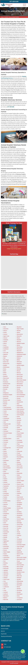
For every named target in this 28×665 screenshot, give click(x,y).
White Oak (19, 575)
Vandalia (19, 550)
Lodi (4, 588)
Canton (5, 411)
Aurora (4, 345)
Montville (19, 369)
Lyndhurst (5, 594)
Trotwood (19, 535)
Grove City (5, 528)
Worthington (19, 594)
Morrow (18, 370)
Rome (18, 469)
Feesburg (5, 488)
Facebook (15, 663)
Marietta (19, 330)
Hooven (5, 550)
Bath (4, 358)
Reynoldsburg (20, 456)
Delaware (5, 456)
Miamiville (19, 350)
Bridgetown (6, 392)
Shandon (19, 482)
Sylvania (19, 520)
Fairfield (6, 17)
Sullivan (19, 517)
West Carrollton (20, 564)
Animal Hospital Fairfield (14, 17)
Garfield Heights (7, 508)
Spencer (19, 500)
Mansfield (19, 327)
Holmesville (6, 546)
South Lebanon (20, 498)
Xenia (18, 595)
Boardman (5, 381)
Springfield (19, 504)
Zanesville (19, 599)
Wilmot (18, 586)
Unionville (19, 542)
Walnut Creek (20, 553)
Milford (18, 359)
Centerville (5, 414)
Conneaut (5, 442)
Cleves (5, 434)
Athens (5, 343)
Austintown (5, 348)
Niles (18, 403)
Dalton (4, 449)
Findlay (5, 491)
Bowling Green (6, 383)
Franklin (5, 498)
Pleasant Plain (20, 445)
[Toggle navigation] (24, 5)
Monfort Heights (20, 365)
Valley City (19, 548)
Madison (5, 597)
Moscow (19, 372)
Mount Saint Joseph (21, 380)
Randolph (19, 455)
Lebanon (5, 577)
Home (2, 17)
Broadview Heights (7, 394)
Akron (4, 327)
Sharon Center (20, 484)
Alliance (5, 330)
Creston (5, 444)
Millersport (19, 361)
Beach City (5, 361)
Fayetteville (6, 486)
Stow (18, 509)
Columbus (5, 440)
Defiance (5, 455)
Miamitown (19, 348)
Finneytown (6, 493)
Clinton (5, 436)
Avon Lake (5, 352)
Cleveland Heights (7, 433)
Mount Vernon (20, 381)
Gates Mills (5, 509)
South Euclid (20, 497)
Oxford (18, 427)
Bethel (4, 372)
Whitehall (19, 577)
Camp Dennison (7, 407)
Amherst (5, 334)
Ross (18, 471)
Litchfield (5, 583)
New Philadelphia (21, 394)
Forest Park (6, 495)
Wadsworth (19, 552)
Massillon (19, 339)
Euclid (4, 477)
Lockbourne (6, 586)
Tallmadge (19, 522)
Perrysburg (19, 440)
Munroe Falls (20, 385)
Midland (19, 358)
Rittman (18, 462)
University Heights (21, 544)
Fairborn (5, 478)
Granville (5, 520)
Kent (4, 561)
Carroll (4, 412)
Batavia (5, 356)
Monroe (18, 367)
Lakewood (5, 573)
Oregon (18, 423)
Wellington (19, 563)
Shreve (18, 489)
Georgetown (6, 513)
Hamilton (5, 533)
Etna (4, 475)
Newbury (19, 400)
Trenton (18, 533)
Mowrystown (20, 383)
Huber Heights (6, 552)
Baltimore (5, 354)
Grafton (5, 517)
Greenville (5, 526)
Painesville (19, 429)
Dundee (5, 464)
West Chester (20, 566)
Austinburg (5, 347)
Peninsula (19, 436)
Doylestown (6, 460)
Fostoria (5, 497)
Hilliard (5, 542)
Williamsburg (20, 581)
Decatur (5, 453)
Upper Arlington (20, 546)
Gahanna (5, 504)
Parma (18, 431)
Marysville (19, 336)
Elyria (4, 471)
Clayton (5, 429)
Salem (18, 475)
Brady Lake (6, 385)
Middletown (19, 356)
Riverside (19, 464)
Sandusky (19, 477)
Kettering (5, 563)
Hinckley (5, 544)
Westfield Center (21, 572)
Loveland (5, 592)
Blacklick (5, 376)
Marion (18, 332)
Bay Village (6, 359)
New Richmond (20, 396)
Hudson (5, 553)
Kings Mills (5, 566)
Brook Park (5, 396)
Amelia (5, 332)
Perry (18, 438)
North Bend (19, 405)
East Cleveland (6, 467)
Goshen (5, 515)
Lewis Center (6, 579)
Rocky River (20, 467)
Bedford (5, 365)
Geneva (5, 511)
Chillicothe (5, 420)
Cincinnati (5, 425)
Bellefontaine (6, 367)
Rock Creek (19, 466)
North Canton (20, 407)
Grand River (6, 519)
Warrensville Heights (21, 557)
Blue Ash (5, 380)
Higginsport (6, 541)
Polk (18, 449)
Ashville (5, 341)
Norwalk (19, 418)
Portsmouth (19, 451)
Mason (18, 337)
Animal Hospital (4, 628)
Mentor (18, 345)
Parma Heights (20, 433)
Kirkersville (5, 568)
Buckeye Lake (6, 400)
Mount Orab (19, 378)
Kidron (4, 564)
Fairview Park (6, 484)
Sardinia (19, 478)
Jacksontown (6, 557)
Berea (4, 369)
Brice (4, 391)
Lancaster (5, 575)
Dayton (5, 451)
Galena (5, 506)
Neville (18, 389)
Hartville (5, 537)
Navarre (19, 387)
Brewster (5, 389)
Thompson (19, 526)
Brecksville (5, 387)
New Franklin (20, 392)
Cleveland (5, 431)
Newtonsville (20, 402)
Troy (18, 537)
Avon (4, 350)
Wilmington (19, 584)
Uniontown (19, 541)
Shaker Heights (20, 480)
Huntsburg (5, 555)
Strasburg (19, 511)
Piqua (18, 444)
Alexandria (5, 328)
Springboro (19, 502)
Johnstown (5, 559)
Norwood (19, 420)
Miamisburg (19, 347)
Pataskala (19, 434)
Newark (18, 398)
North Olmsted (20, 411)
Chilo (4, 422)
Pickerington (20, 442)
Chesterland (6, 418)
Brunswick (5, 398)
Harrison (5, 535)
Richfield (19, 458)
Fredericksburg (6, 500)
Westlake (19, 573)
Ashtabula (5, 339)
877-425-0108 (14, 1)
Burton (4, 405)
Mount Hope (20, 376)
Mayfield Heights (21, 343)
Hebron (5, 539)
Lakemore (5, 572)
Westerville (19, 570)
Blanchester (6, 378)
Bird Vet (3, 631)
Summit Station (20, 519)
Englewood (6, 473)
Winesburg (19, 590)
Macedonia (5, 595)
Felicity (5, 489)
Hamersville (6, 531)
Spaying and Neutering (6, 636)
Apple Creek (6, 336)
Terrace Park (20, 524)
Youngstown (20, 597)
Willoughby (19, 583)
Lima (4, 581)
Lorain (4, 590)
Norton (18, 416)
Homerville (5, 548)
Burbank (5, 403)
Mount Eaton (20, 374)
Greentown (5, 524)
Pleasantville (20, 447)
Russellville (19, 473)
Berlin (4, 370)
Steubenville (20, 508)
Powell (18, 453)
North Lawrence (20, 409)
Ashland (5, 337)
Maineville (5, 599)
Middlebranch (20, 352)
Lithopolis (5, 584)
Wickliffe (19, 579)
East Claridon (6, 466)
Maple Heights (20, 328)
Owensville (19, 425)
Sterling (18, 506)
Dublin (4, 462)
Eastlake (5, 469)
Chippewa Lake (7, 423)
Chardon (5, 416)
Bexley (5, 374)
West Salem (19, 568)
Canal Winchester (7, 409)
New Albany (19, 391)
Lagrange (5, 570)
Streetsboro (19, 513)
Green (4, 522)
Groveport (5, 530)
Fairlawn (5, 482)
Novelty (18, 422)
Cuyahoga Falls (7, 447)
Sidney (18, 491)
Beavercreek (6, 363)
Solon (18, 495)
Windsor (19, 588)
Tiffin (18, 530)
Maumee (19, 341)
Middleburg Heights (21, 354)
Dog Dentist (3, 633)
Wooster (19, 592)
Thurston (19, 528)
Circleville (5, 427)
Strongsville (19, 515)
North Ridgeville (20, 412)
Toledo (18, 531)
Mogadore (19, 363)
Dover (4, 458)
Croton (4, 445)
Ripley (18, 460)
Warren (18, 555)
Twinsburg (19, 539)
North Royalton (20, 414)
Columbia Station (7, 438)
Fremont (5, 502)
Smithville (19, 493)
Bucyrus (5, 402)
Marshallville (20, 334)
